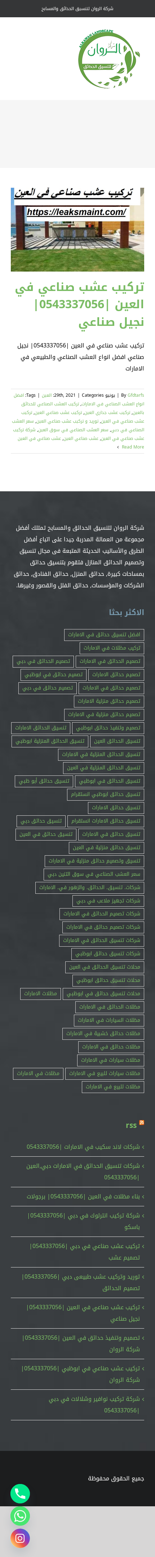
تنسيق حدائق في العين (45, 834)
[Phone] (20, 1493)
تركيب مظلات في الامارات (112, 648)
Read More (132, 447)
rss (131, 1125)
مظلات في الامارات (38, 1073)
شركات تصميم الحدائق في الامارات (101, 914)
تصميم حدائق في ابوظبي (54, 674)
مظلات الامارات (40, 993)
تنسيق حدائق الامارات (116, 807)
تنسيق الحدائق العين (117, 741)
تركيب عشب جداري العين (107, 412)
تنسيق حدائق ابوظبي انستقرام (105, 794)
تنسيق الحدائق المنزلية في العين (103, 768)
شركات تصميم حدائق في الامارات (103, 927)
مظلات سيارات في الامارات (110, 1060)
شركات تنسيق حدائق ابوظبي (107, 954)
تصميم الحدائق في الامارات (110, 661)
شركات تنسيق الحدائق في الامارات (101, 940)
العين (47, 395)
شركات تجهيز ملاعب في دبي (108, 901)
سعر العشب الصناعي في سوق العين (73, 430)
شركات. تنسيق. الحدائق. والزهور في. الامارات (89, 887)
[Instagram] (20, 1538)
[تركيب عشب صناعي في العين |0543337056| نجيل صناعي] (77, 230)
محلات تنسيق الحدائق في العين (104, 967)
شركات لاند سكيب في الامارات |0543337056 (83, 1146)
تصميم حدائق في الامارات (111, 688)
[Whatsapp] (20, 1516)
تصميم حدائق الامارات (116, 674)
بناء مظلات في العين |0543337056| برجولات (83, 1196)
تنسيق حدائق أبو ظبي (44, 781)
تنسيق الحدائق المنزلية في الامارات (101, 754)
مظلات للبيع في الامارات (113, 1087)
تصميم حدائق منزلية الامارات (109, 701)
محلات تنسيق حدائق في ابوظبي (103, 993)
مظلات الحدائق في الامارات (109, 1007)
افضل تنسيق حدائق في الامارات (104, 634)
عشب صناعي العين (80, 438)
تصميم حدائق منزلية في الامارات (104, 714)
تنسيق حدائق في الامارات (111, 834)
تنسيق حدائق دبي (41, 821)
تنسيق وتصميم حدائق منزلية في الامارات (94, 861)
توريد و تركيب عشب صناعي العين (67, 421)
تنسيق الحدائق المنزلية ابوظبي (49, 741)
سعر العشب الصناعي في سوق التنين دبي (94, 874)
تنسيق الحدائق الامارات (40, 728)
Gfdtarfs (136, 395)
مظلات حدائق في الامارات (111, 1047)
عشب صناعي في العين (39, 438)
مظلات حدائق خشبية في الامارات (103, 1033)
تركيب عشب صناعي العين (58, 412)
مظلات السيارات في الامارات (109, 1020)
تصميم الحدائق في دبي (43, 661)
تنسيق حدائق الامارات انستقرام (105, 821)
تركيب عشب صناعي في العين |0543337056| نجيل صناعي (79, 304)
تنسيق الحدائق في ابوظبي (109, 781)
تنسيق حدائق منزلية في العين (106, 847)
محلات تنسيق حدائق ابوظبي (108, 980)
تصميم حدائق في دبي (47, 688)
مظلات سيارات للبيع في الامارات (104, 1073)
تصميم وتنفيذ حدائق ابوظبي (108, 728)
